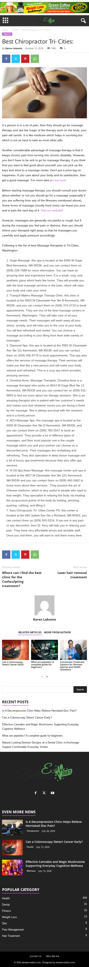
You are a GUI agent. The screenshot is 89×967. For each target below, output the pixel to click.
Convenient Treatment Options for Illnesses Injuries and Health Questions (72, 665)
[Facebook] (6, 59)
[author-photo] (44, 605)
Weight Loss (9, 917)
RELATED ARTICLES (30, 632)
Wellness (31, 870)
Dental (6, 904)
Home (5, 29)
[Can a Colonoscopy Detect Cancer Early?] (15, 650)
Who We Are (52, 956)
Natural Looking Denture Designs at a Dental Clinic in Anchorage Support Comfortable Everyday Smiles (40, 744)
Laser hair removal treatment (72, 575)
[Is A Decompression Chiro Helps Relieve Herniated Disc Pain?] (12, 827)
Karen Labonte (13, 48)
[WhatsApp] (35, 59)
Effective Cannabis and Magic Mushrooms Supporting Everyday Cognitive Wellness (40, 726)
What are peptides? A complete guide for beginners (42, 664)
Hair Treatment (11, 935)
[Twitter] (16, 59)
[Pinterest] (25, 59)
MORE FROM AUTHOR (57, 632)
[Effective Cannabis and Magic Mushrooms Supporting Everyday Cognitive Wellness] (12, 867)
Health (15, 29)
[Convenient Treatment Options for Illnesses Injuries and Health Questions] (73, 650)
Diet (4, 923)
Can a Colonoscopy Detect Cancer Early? (13, 663)
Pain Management (13, 929)
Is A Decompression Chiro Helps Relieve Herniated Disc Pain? (39, 710)
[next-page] (47, 676)
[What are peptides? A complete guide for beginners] (44, 650)
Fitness (6, 910)
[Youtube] (53, 793)
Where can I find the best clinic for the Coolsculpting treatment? (22, 579)
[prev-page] (42, 676)
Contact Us (35, 956)
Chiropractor (33, 830)
